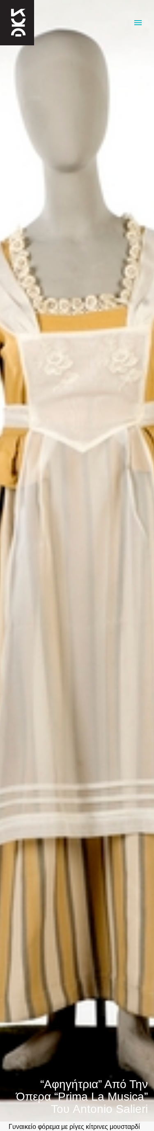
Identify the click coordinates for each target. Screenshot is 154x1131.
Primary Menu (138, 22)
